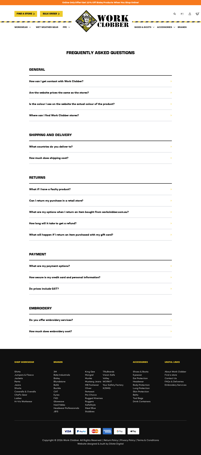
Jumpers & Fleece (24, 375)
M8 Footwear (92, 385)
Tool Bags (138, 398)
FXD (56, 398)
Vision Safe (109, 375)
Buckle (57, 388)
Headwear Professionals (66, 408)
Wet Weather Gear (47, 27)
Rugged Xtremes (94, 398)
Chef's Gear (20, 394)
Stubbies (89, 411)
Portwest (89, 391)
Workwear (21, 27)
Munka (88, 378)
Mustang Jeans (93, 381)
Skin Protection (141, 391)
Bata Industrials (62, 375)
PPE (65, 27)
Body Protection (141, 385)
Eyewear (137, 375)
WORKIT (107, 381)
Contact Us (171, 378)
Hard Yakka (59, 405)
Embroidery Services (175, 385)
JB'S (56, 411)
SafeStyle (90, 405)
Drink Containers (142, 401)
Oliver (88, 388)
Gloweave (59, 401)
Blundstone (59, 381)
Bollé (56, 385)
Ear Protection (140, 378)
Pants (17, 381)
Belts (135, 394)
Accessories (164, 27)
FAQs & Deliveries (174, 381)
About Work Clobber (175, 371)
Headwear (138, 381)
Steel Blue (90, 408)
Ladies (17, 398)
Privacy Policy (127, 440)
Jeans (17, 385)
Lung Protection (141, 388)
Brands (182, 27)
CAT (56, 391)
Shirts (17, 371)
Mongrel (89, 375)
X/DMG (106, 388)
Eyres (56, 394)
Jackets (18, 378)
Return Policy (111, 440)
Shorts (17, 388)
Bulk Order (50, 14)
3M (55, 371)
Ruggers (89, 401)
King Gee (90, 371)
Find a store (171, 375)
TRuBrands (108, 371)
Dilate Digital (116, 443)
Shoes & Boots (142, 27)
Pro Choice (91, 394)
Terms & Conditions (148, 440)
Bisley (57, 378)
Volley (106, 378)
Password (78, 2)
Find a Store (24, 14)
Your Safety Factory (113, 385)
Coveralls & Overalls (25, 391)
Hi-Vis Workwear (23, 401)
